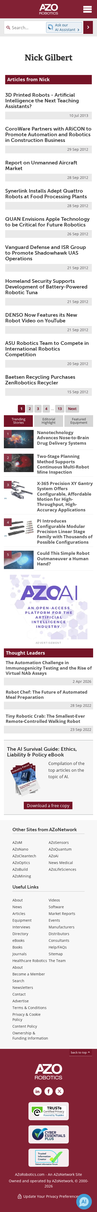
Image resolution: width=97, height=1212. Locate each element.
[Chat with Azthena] (84, 1201)
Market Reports (62, 913)
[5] (19, 559)
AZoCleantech (24, 855)
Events (54, 920)
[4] (19, 527)
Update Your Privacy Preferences (51, 1196)
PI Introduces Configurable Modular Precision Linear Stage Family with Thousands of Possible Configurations (65, 531)
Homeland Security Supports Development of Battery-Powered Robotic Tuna (46, 287)
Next (72, 408)
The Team (57, 960)
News (17, 906)
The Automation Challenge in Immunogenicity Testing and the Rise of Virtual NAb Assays (49, 668)
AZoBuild (20, 869)
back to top (79, 1052)
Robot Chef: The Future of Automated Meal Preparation (46, 694)
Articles (18, 913)
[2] (19, 462)
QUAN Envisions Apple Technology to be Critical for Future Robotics (47, 222)
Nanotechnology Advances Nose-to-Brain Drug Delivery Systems (63, 437)
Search (18, 980)
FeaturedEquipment (78, 421)
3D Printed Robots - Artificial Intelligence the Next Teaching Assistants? (42, 100)
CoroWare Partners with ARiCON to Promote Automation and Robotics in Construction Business (48, 134)
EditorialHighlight (49, 421)
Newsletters (22, 987)
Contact (19, 994)
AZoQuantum (60, 849)
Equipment (22, 920)
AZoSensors (59, 842)
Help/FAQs (58, 947)
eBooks (18, 940)
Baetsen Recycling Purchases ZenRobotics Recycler (40, 380)
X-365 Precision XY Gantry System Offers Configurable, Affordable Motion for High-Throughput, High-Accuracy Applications (65, 496)
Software (56, 906)
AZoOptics (21, 862)
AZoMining (21, 876)
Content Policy (24, 1026)
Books (17, 947)
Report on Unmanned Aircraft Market (41, 165)
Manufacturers (61, 927)
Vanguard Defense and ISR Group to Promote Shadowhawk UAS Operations (45, 253)
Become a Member (28, 974)
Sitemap (56, 953)
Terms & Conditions (29, 1007)
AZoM (17, 842)
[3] (19, 489)
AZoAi (53, 855)
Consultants (59, 940)
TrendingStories (18, 421)
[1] (19, 438)
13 (60, 408)
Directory (20, 933)
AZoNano (20, 849)
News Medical (61, 862)
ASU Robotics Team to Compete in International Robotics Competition (47, 349)
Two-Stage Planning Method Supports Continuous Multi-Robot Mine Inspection (63, 464)
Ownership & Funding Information (30, 1036)
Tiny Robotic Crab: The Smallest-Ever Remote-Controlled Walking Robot (45, 718)
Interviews (21, 927)
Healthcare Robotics (29, 960)
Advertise (20, 1000)
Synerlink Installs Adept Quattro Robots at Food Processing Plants (46, 194)
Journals (19, 953)
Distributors (59, 933)
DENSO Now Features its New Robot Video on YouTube (41, 318)
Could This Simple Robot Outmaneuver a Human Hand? (63, 558)
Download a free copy (48, 805)
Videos (54, 900)
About (17, 900)
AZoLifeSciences (62, 869)
